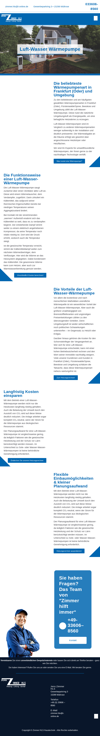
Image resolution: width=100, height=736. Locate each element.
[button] (96, 18)
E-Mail (54, 710)
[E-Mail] (47, 713)
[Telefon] (47, 702)
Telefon (54, 699)
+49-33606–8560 (76, 625)
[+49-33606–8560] (62, 625)
